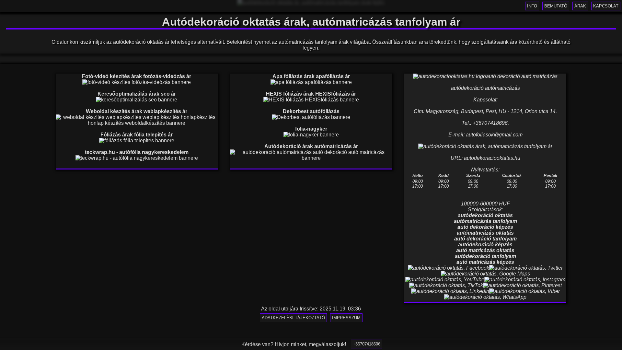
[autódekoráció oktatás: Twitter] (526, 268)
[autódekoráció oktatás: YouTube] (444, 279)
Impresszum (346, 317)
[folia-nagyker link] (311, 134)
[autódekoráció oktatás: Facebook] (448, 268)
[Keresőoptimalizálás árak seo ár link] (136, 99)
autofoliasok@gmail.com (494, 134)
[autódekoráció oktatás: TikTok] (446, 285)
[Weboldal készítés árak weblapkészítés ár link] (137, 123)
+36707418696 (366, 344)
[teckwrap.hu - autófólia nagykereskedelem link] (136, 158)
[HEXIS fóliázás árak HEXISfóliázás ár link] (311, 99)
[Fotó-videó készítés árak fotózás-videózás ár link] (136, 82)
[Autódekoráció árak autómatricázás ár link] (311, 158)
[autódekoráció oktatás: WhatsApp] (485, 297)
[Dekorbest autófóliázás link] (311, 117)
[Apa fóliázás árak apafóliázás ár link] (311, 82)
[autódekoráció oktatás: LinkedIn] (450, 291)
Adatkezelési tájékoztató (293, 317)
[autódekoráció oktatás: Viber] (524, 291)
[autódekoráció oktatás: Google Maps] (485, 273)
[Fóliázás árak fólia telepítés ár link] (136, 140)
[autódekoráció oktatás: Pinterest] (522, 285)
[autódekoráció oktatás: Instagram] (524, 279)
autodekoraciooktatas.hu (492, 158)
